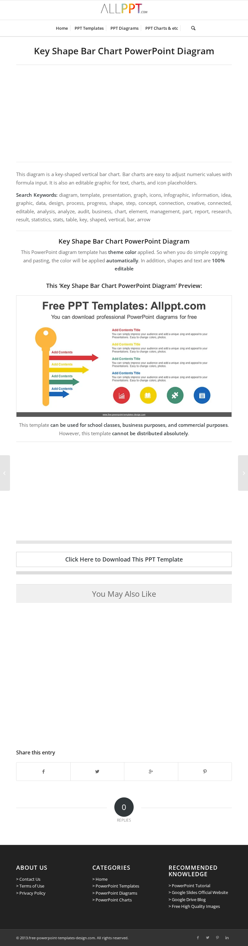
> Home (100, 879)
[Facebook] (198, 937)
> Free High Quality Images (194, 906)
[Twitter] (207, 937)
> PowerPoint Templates (115, 886)
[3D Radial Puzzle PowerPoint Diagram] (243, 473)
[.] (184, 28)
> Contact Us (28, 879)
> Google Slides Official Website (198, 892)
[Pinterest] (217, 937)
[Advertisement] (124, 113)
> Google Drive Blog (187, 899)
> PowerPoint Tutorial (189, 885)
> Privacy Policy (31, 893)
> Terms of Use (30, 886)
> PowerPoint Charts (112, 900)
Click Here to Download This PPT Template (124, 559)
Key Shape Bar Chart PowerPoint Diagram (124, 51)
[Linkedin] (227, 937)
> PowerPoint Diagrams (114, 893)
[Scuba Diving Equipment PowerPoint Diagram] (5, 473)
